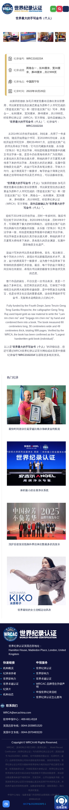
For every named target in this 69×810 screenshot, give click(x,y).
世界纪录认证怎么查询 (49, 697)
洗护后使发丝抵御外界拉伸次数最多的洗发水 (34, 544)
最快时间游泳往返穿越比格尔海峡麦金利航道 (34, 429)
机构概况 (8, 668)
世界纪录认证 (44, 668)
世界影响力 (9, 678)
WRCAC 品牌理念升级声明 (50, 685)
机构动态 (8, 694)
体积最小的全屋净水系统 (34, 490)
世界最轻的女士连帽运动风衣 (34, 609)
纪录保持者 (9, 673)
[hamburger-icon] (66, 9)
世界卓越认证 (11, 683)
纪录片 (7, 689)
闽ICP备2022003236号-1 (34, 804)
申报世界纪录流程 (46, 692)
